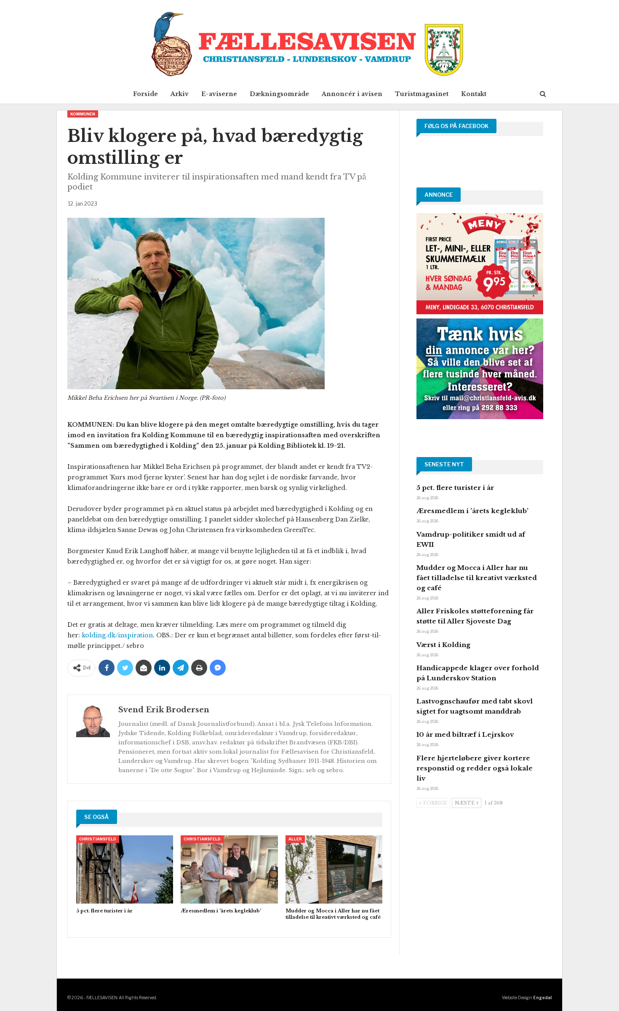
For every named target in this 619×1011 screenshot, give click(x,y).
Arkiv (180, 94)
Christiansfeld (97, 839)
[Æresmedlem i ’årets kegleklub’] (229, 869)
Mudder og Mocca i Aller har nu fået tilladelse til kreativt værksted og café (476, 578)
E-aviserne (219, 94)
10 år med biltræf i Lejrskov (465, 734)
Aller (295, 839)
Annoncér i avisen (352, 94)
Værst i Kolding (443, 645)
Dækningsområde (279, 94)
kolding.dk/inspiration (117, 635)
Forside (145, 94)
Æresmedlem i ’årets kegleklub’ (472, 511)
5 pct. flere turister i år (455, 488)
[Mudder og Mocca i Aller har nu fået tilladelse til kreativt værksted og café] (333, 869)
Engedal (542, 997)
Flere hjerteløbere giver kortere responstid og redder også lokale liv (474, 768)
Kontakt (473, 94)
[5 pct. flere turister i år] (124, 869)
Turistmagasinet (421, 94)
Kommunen (82, 114)
